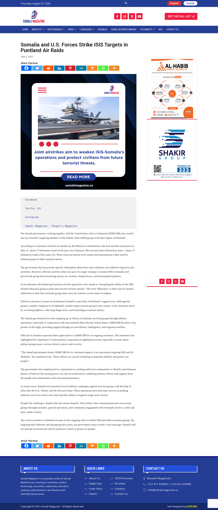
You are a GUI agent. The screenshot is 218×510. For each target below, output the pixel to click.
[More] (114, 68)
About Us (94, 478)
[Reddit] (48, 68)
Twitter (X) (33, 208)
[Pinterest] (70, 68)
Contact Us (121, 493)
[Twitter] (132, 16)
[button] (94, 3)
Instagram (31, 217)
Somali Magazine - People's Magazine (51, 226)
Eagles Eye (95, 483)
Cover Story (95, 488)
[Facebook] (117, 16)
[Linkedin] (59, 68)
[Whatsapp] (103, 68)
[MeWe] (81, 68)
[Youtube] (139, 16)
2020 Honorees (124, 478)
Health (93, 493)
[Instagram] (125, 16)
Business (120, 483)
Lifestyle (120, 488)
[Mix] (92, 68)
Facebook (31, 199)
